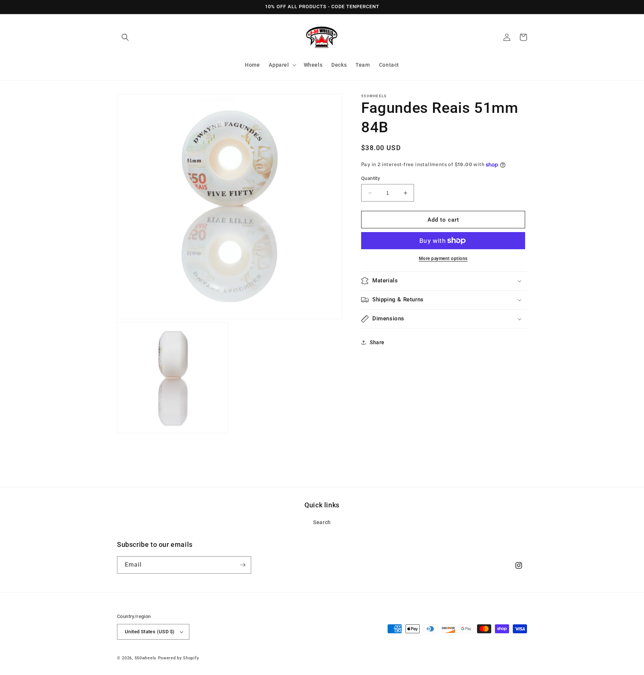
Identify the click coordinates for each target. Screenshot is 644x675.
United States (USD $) (149, 631)
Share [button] (377, 342)
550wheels (146, 658)
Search (322, 522)
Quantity (370, 178)
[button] (125, 37)
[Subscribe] (242, 565)
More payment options (443, 258)
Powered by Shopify (178, 658)
